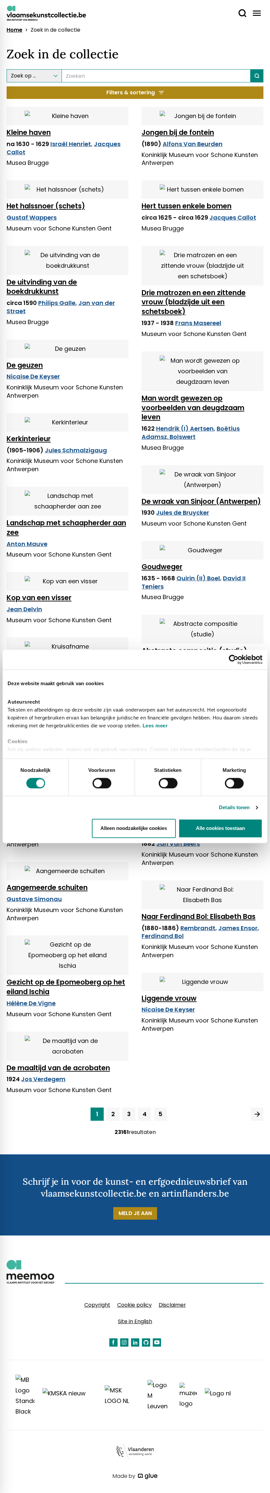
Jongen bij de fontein (178, 132)
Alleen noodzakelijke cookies (133, 828)
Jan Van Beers (178, 843)
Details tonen (234, 807)
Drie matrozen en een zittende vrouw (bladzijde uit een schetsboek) (194, 302)
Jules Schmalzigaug (76, 450)
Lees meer (155, 725)
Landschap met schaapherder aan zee (66, 527)
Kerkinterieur (29, 438)
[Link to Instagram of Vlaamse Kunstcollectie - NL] (124, 1342)
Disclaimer (172, 1305)
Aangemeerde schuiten (47, 887)
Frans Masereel (198, 323)
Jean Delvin (24, 609)
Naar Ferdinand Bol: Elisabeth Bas (199, 916)
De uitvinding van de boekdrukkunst (42, 286)
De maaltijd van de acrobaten (58, 1068)
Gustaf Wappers (32, 217)
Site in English (135, 1321)
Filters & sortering (130, 92)
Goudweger (162, 566)
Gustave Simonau (34, 899)
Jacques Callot (232, 217)
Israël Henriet (70, 144)
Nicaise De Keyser (33, 376)
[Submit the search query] (257, 75)
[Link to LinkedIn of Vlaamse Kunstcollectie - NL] (135, 1342)
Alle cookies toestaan (220, 828)
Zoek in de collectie (55, 30)
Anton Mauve (27, 544)
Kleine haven (29, 132)
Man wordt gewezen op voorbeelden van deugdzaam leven (193, 407)
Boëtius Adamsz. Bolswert (191, 432)
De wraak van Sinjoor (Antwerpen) (201, 501)
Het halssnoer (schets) (46, 206)
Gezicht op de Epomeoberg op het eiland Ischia (66, 986)
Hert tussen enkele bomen (186, 206)
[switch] (102, 783)
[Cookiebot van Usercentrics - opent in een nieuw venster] (233, 659)
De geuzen (25, 365)
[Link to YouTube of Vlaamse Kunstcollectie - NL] (157, 1342)
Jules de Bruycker (182, 512)
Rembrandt (197, 928)
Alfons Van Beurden (193, 144)
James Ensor (237, 928)
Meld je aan (135, 1213)
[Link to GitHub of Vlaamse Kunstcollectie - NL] (146, 1342)
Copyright (97, 1305)
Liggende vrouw (169, 998)
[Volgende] (257, 1114)
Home (14, 30)
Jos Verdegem (43, 1079)
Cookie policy (134, 1305)
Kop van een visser (39, 597)
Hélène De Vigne (31, 1003)
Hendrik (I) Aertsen (185, 428)
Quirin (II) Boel (198, 578)
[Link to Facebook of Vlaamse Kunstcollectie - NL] (113, 1342)
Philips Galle (56, 303)
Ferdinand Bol (163, 936)
